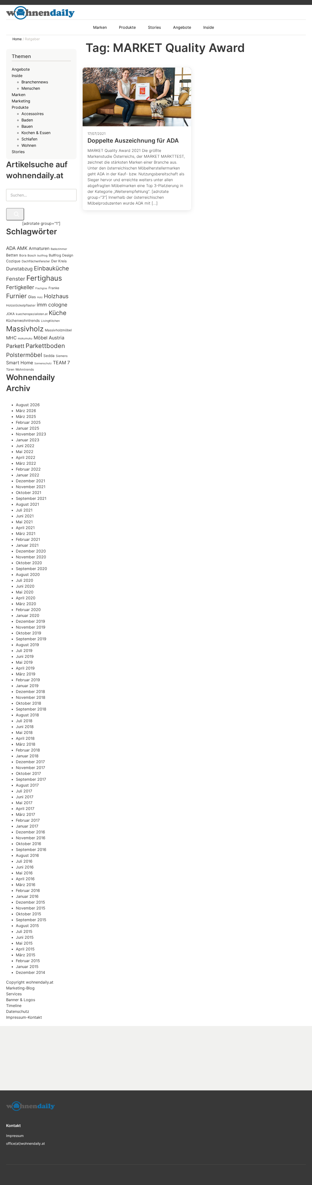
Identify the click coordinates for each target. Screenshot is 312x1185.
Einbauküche (51, 268)
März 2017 (25, 814)
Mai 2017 (24, 802)
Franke (54, 288)
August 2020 (28, 574)
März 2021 (25, 533)
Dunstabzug (19, 269)
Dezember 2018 (30, 691)
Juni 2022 (25, 445)
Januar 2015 (27, 966)
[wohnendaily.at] (40, 13)
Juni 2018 (25, 726)
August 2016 (27, 855)
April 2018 (25, 738)
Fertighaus (44, 278)
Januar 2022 (27, 475)
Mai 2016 (24, 872)
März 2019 (25, 674)
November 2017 (30, 767)
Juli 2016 (24, 861)
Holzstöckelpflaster (21, 305)
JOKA (10, 314)
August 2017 (27, 785)
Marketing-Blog (20, 988)
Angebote (21, 69)
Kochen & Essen (35, 132)
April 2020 (25, 597)
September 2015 (31, 919)
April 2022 (25, 457)
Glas (32, 297)
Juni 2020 (25, 586)
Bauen (27, 126)
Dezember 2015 (30, 902)
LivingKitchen (50, 321)
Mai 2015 (24, 943)
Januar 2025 (27, 428)
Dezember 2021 (30, 480)
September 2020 (31, 568)
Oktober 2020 (29, 562)
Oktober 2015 (28, 913)
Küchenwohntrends (23, 320)
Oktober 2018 (28, 703)
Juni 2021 (25, 516)
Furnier (16, 296)
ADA (11, 248)
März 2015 (25, 954)
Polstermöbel (24, 354)
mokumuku (25, 338)
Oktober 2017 (28, 773)
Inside (17, 75)
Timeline (13, 1005)
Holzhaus (56, 296)
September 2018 (31, 709)
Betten (12, 255)
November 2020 (31, 556)
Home (17, 39)
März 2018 (25, 744)
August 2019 (27, 644)
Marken (18, 94)
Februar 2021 (28, 539)
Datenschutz (17, 1011)
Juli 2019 (24, 650)
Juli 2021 (24, 510)
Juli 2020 (24, 580)
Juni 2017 (24, 796)
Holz (40, 297)
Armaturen (39, 248)
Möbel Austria (49, 338)
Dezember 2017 (30, 761)
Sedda (49, 355)
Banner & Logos (20, 999)
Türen (10, 369)
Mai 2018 (24, 732)
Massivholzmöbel (58, 330)
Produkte (20, 107)
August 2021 (27, 504)
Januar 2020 (27, 615)
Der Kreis (59, 261)
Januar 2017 (27, 826)
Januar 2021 (27, 545)
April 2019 (25, 668)
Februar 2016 (28, 890)
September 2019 (31, 638)
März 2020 (26, 603)
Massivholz (25, 329)
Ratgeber (32, 39)
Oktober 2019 (28, 633)
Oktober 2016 (28, 843)
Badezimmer (59, 249)
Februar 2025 (28, 422)
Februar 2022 (28, 469)
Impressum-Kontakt (24, 1017)
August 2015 (27, 925)
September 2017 (31, 779)
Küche (57, 312)
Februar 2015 (28, 960)
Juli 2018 (24, 720)
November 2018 (30, 697)
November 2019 (30, 627)
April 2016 (25, 878)
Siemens (62, 356)
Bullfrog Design (61, 255)
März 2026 (26, 410)
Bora (22, 255)
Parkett (15, 346)
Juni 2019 (25, 656)
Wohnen (28, 145)
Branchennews (34, 81)
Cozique (13, 261)
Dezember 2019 (30, 621)
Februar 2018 (28, 750)
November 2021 (30, 486)
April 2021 (25, 527)
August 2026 (28, 404)
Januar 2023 (27, 439)
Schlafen (29, 139)
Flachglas (41, 288)
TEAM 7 (61, 362)
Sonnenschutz (43, 363)
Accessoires (32, 113)
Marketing (21, 101)
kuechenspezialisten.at (32, 314)
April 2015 (25, 949)
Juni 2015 (25, 937)
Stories (18, 151)
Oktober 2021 (28, 492)
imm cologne (52, 305)
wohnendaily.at (39, 982)
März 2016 (25, 884)
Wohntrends (24, 369)
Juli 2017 (24, 791)
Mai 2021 (24, 521)
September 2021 (31, 498)
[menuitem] (102, 27)
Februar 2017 (28, 820)
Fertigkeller (20, 287)
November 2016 (30, 837)
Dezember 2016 (30, 832)
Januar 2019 (27, 685)
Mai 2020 (24, 592)
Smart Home (19, 362)
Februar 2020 (28, 609)
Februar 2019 (28, 679)
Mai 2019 (24, 662)
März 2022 (26, 463)
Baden (27, 120)
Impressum (15, 1136)
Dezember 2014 (30, 972)
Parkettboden (45, 345)
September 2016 (31, 849)
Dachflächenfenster (36, 261)
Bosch (32, 255)
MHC (11, 337)
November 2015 (30, 908)
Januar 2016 (27, 896)
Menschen (30, 88)
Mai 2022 (24, 451)
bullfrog (42, 255)
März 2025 (26, 416)
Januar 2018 (27, 755)
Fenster (15, 279)
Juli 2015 (24, 931)
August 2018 (27, 714)
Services (14, 993)
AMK (22, 248)
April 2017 (25, 808)
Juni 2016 (25, 867)
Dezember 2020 (31, 551)
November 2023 (31, 434)
